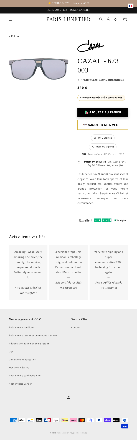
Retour (14, 36)
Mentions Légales (19, 367)
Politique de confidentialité (25, 375)
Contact (75, 327)
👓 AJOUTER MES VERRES (104, 125)
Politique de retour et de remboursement (33, 335)
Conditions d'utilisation (22, 359)
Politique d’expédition (21, 327)
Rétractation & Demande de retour (29, 343)
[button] (11, 19)
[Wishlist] (116, 19)
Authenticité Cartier (20, 384)
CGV (11, 351)
